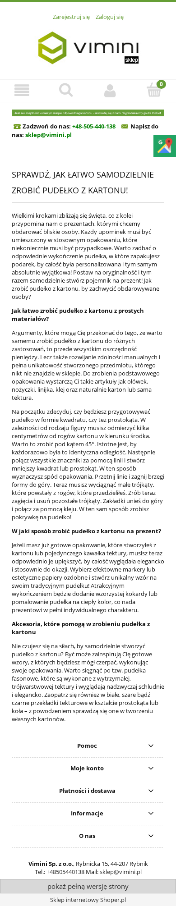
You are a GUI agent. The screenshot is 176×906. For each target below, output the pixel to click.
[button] (22, 90)
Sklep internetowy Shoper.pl (88, 900)
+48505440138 (65, 872)
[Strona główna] (88, 45)
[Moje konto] (110, 90)
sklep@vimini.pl (121, 872)
